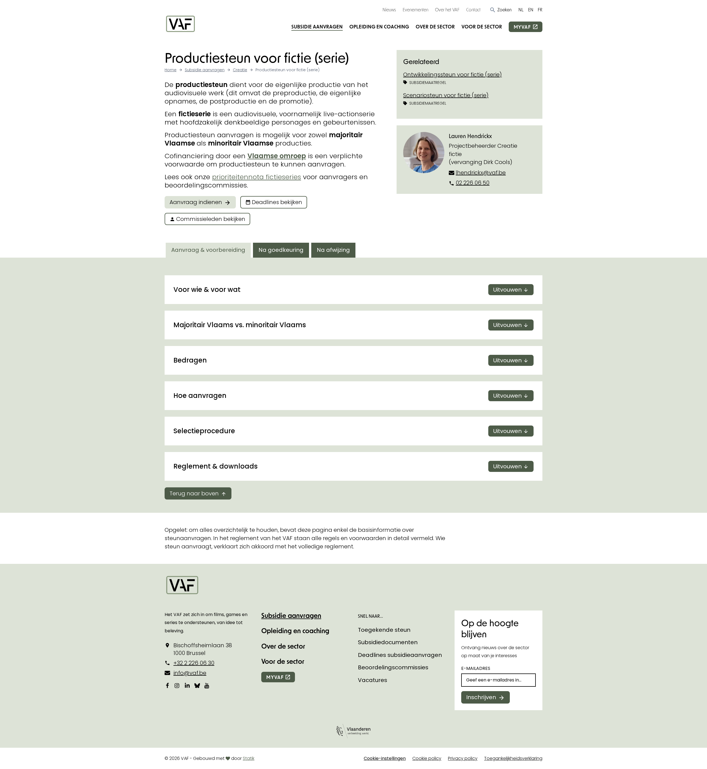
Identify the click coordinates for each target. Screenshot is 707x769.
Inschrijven (481, 697)
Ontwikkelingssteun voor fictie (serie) (452, 74)
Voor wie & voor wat (347, 289)
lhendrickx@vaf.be (481, 172)
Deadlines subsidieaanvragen (400, 655)
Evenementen (415, 9)
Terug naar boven (194, 493)
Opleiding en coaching (379, 26)
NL (521, 9)
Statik (248, 758)
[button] (500, 10)
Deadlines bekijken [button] (277, 202)
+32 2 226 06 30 (193, 663)
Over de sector (435, 26)
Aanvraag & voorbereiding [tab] (208, 250)
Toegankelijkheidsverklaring (513, 758)
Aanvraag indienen (196, 202)
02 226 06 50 (472, 183)
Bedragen (347, 360)
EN (530, 9)
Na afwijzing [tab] (333, 250)
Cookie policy (426, 758)
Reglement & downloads (347, 466)
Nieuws (389, 9)
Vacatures (372, 680)
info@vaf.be (189, 673)
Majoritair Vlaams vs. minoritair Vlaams (347, 324)
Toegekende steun (384, 630)
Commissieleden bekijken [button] (210, 219)
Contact (473, 9)
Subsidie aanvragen (317, 26)
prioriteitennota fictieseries (256, 176)
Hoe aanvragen (347, 395)
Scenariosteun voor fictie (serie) (446, 95)
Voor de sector (481, 26)
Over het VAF (447, 9)
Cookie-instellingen (385, 758)
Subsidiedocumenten (388, 642)
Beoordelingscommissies (393, 667)
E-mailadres (475, 668)
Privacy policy (463, 758)
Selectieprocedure (347, 430)
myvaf (522, 27)
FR (540, 9)
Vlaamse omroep (276, 155)
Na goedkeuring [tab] (281, 250)
